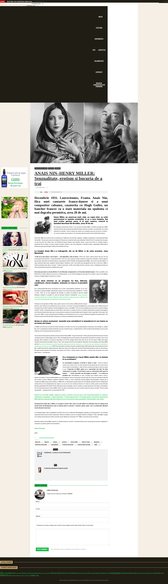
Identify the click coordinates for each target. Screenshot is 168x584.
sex (10, 575)
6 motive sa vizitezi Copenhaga (15, 5)
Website (38, 516)
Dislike (46, 192)
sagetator (162, 573)
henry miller (75, 442)
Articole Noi (51, 168)
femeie (81, 573)
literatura (98, 442)
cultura (56, 442)
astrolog (23, 573)
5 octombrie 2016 (35, 3)
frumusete (92, 573)
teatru (23, 575)
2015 (4, 573)
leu (145, 573)
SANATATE (4, 575)
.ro (1, 572)
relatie (155, 573)
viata (97, 444)
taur (20, 575)
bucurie (47, 442)
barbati (36, 573)
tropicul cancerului (69, 444)
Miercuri (5, 252)
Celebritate (57, 168)
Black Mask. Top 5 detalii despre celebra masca (19, 1)
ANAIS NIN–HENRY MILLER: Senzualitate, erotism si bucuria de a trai (68, 178)
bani (33, 573)
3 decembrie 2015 (40, 187)
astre (19, 573)
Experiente (9, 270)
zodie (37, 575)
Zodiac (33, 575)
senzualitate (55, 444)
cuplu (52, 573)
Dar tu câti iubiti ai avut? (9, 325)
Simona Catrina (15, 575)
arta (17, 573)
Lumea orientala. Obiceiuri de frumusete (18, 3)
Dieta (69, 573)
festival (85, 573)
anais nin (39, 442)
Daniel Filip (65, 573)
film (89, 573)
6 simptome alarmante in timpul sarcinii (56, 468)
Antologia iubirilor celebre (41, 168)
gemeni (108, 573)
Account (166, 1)
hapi (111, 573)
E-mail (38, 509)
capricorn (44, 573)
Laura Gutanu (140, 573)
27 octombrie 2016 (39, 1)
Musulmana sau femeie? (10, 287)
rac (152, 573)
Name (38, 501)
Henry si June (87, 442)
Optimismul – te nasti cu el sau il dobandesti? (57, 452)
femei (78, 573)
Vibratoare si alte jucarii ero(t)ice (12, 306)
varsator (26, 575)
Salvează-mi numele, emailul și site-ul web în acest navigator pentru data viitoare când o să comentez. (65, 525)
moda (147, 573)
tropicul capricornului (85, 444)
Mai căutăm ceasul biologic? (10, 268)
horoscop (116, 573)
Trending (2, 1)
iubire (135, 573)
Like (41, 192)
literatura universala (42, 444)
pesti (150, 573)
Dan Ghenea (57, 573)
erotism (65, 442)
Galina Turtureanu (52, 490)
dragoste (73, 573)
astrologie (28, 573)
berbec (39, 573)
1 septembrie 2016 (31, 5)
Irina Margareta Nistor (126, 573)
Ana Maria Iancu (11, 573)
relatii (158, 573)
